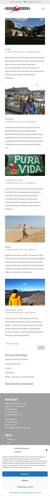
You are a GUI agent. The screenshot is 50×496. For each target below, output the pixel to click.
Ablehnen (25, 480)
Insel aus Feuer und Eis (14, 310)
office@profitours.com (13, 415)
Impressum (38, 492)
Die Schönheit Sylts (12, 364)
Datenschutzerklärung (26, 492)
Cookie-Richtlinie (14, 492)
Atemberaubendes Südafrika (16, 359)
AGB (8, 443)
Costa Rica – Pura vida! (14, 180)
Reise (38, 52)
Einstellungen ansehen (25, 487)
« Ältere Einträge (11, 343)
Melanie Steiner (13, 52)
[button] (46, 450)
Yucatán (8, 49)
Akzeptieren (25, 474)
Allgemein (32, 52)
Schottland (9, 119)
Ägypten (8, 247)
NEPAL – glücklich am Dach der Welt (19, 377)
